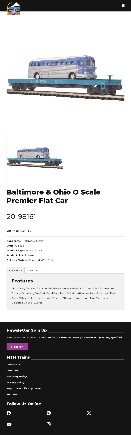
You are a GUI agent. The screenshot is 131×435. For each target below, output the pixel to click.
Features (15, 270)
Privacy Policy (15, 382)
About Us (13, 370)
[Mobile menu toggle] (123, 5)
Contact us (14, 364)
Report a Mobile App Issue (24, 388)
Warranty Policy (17, 376)
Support (33, 270)
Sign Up (17, 347)
